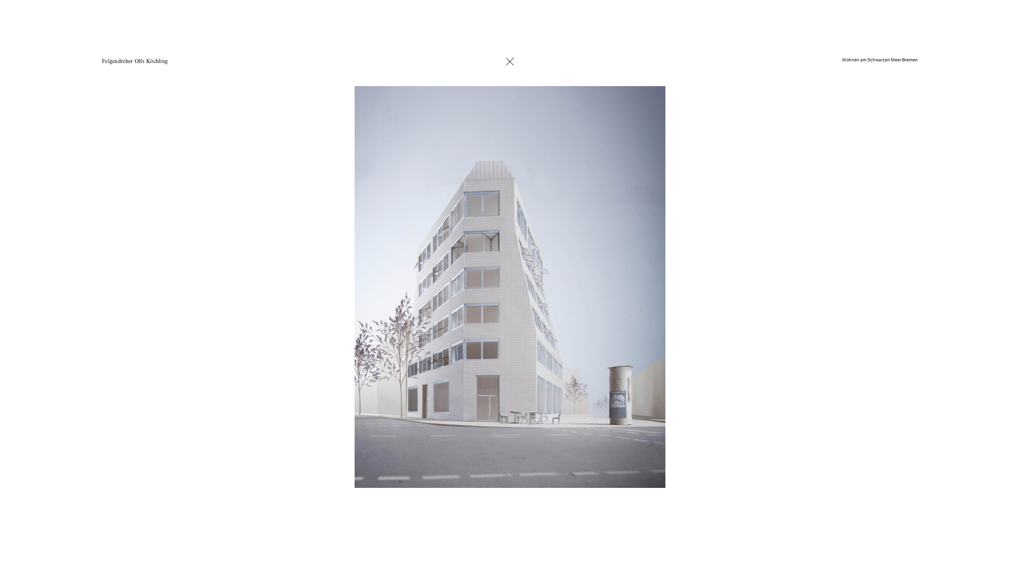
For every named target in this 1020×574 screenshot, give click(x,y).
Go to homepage (510, 61)
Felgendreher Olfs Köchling (135, 61)
